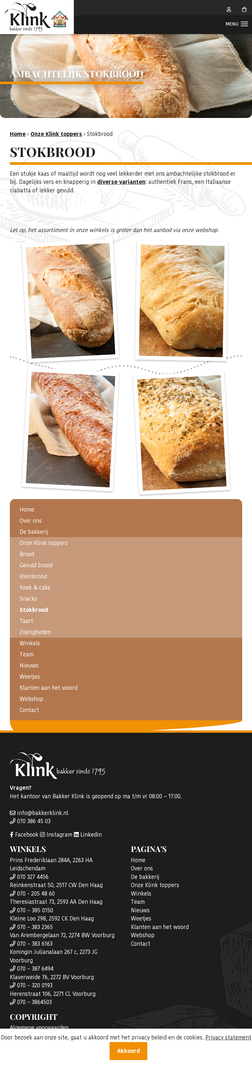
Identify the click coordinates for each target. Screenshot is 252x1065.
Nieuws (29, 665)
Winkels (30, 643)
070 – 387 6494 (34, 969)
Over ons (31, 521)
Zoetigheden (35, 632)
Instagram (58, 835)
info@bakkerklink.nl (41, 813)
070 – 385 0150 (34, 910)
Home (27, 509)
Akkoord (128, 1051)
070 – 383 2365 (34, 927)
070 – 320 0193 (33, 985)
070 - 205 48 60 (35, 894)
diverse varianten (121, 182)
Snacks (28, 599)
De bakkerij (34, 532)
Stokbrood (34, 610)
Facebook (25, 835)
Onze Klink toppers (56, 134)
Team (26, 654)
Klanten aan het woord (48, 688)
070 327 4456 (32, 877)
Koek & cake (35, 587)
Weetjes (30, 677)
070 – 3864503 (33, 1002)
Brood (27, 554)
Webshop (31, 699)
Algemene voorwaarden (39, 1028)
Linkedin (90, 835)
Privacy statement (228, 1037)
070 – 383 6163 (33, 944)
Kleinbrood (33, 576)
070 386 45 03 (33, 821)
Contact (29, 710)
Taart (26, 621)
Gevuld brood (36, 565)
